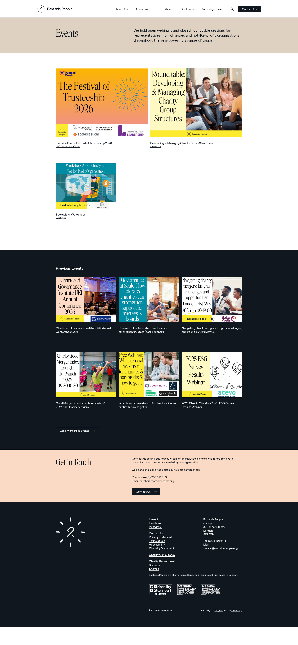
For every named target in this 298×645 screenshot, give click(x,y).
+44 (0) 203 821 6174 (154, 477)
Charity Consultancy (162, 554)
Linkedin (154, 519)
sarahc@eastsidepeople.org (157, 481)
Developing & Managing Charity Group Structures (196, 102)
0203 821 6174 (217, 540)
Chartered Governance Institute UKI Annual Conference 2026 (86, 299)
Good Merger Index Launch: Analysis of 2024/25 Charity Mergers (86, 374)
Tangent (218, 610)
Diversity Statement (161, 548)
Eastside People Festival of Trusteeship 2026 (102, 102)
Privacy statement (160, 537)
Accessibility (157, 544)
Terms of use (157, 540)
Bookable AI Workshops (86, 186)
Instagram (155, 526)
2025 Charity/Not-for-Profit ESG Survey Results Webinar (212, 374)
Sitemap (154, 568)
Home (54, 9)
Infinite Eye (236, 610)
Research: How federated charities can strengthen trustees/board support (149, 299)
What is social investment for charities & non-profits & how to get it (149, 374)
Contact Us (156, 533)
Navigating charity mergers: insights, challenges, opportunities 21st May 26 (212, 299)
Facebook (155, 523)
